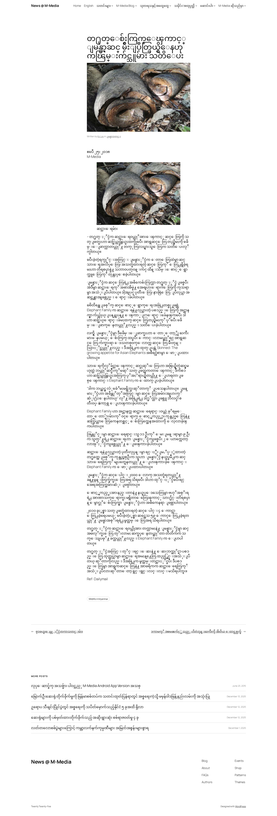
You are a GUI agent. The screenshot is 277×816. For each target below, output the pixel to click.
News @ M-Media (45, 5)
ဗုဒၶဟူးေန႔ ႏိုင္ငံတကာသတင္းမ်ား (59, 631)
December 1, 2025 (237, 727)
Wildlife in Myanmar (98, 598)
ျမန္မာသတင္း (113, 136)
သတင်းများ (104, 6)
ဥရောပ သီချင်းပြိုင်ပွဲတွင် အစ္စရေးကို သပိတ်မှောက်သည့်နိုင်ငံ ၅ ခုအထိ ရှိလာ (87, 707)
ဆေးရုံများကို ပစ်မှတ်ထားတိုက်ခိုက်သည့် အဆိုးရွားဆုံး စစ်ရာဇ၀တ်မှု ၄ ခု (85, 718)
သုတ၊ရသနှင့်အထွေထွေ (154, 6)
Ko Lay (100, 136)
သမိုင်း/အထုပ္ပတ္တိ (184, 6)
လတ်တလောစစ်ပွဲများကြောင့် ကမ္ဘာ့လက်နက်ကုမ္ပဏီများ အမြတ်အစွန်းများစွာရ (90, 728)
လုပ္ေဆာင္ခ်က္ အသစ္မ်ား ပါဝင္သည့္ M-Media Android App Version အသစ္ (85, 686)
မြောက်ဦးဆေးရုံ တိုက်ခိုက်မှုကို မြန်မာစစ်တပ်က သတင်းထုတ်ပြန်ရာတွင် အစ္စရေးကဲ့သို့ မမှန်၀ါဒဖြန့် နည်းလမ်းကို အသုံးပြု (120, 696)
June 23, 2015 (239, 685)
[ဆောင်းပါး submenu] (214, 6)
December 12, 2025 (236, 706)
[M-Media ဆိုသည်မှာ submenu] (245, 6)
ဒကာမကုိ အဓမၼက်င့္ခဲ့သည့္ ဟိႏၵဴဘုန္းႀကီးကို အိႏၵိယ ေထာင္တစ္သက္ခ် (196, 631)
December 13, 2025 (236, 696)
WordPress (240, 806)
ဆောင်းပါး (206, 6)
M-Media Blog (125, 6)
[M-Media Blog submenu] (136, 6)
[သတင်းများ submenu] (112, 6)
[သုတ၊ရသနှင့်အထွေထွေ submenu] (170, 6)
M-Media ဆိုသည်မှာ (230, 6)
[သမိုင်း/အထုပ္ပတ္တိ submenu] (196, 6)
